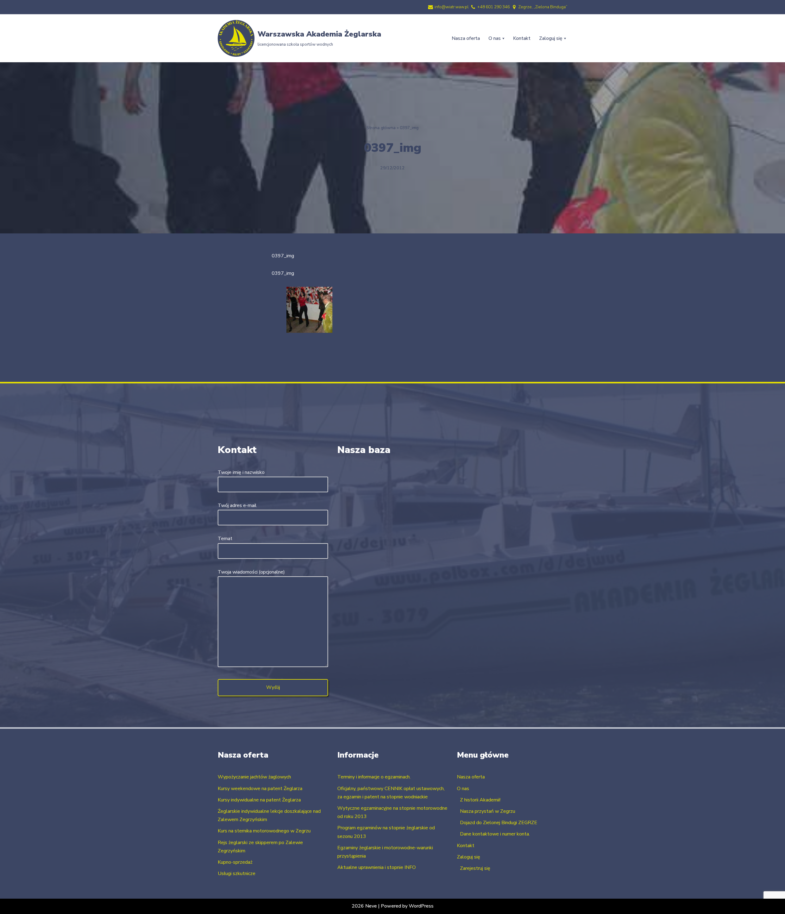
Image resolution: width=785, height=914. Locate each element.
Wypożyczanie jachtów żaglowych (254, 777)
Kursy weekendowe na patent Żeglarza (260, 788)
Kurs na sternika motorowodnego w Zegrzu (264, 831)
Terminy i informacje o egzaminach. (374, 777)
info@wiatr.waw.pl (452, 7)
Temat (225, 538)
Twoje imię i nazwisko (241, 472)
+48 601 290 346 (493, 7)
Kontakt (521, 38)
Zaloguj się (468, 857)
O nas (463, 788)
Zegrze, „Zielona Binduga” (542, 7)
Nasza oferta (466, 38)
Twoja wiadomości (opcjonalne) (251, 572)
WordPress (421, 906)
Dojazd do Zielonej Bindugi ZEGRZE (498, 822)
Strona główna (381, 128)
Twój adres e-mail (237, 505)
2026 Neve (364, 906)
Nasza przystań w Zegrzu (487, 811)
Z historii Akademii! (480, 800)
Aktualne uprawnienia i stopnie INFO (376, 867)
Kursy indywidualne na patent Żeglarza (259, 800)
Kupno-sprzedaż (235, 862)
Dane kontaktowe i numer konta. (495, 834)
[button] (503, 38)
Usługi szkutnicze (236, 873)
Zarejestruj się (475, 868)
